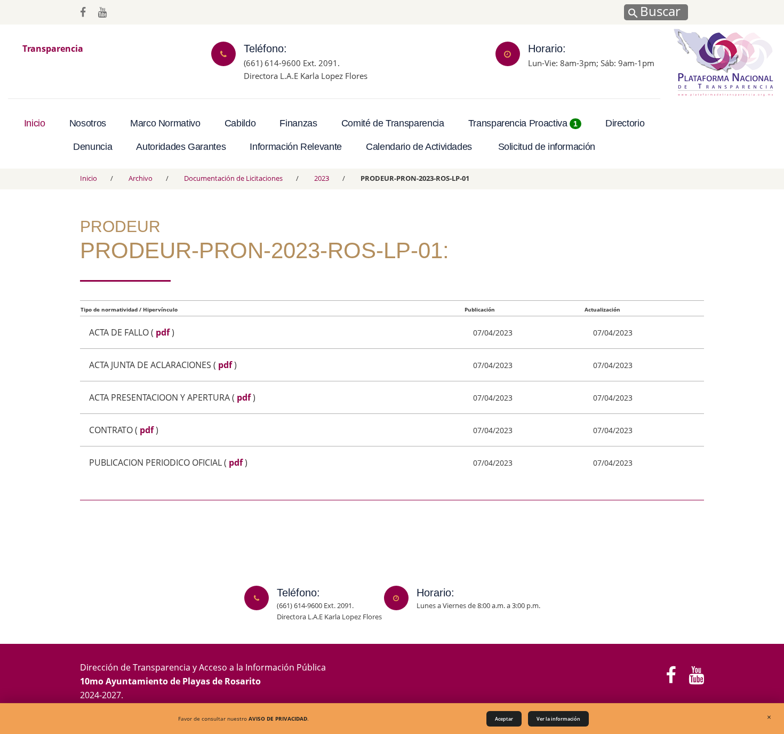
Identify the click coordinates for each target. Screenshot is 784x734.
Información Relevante (295, 146)
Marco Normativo (165, 123)
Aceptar (504, 718)
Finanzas (298, 123)
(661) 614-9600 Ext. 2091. (292, 62)
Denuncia (92, 146)
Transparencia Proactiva (523, 123)
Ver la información (558, 718)
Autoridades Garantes (181, 146)
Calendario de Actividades (419, 146)
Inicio (34, 123)
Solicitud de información (546, 146)
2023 (321, 178)
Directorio (624, 123)
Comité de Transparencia (392, 123)
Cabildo (240, 123)
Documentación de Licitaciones (233, 178)
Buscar (658, 10)
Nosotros (87, 123)
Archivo (141, 178)
